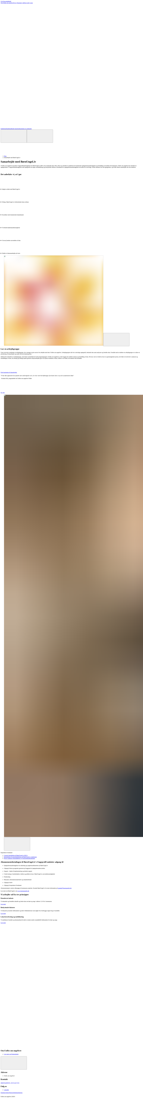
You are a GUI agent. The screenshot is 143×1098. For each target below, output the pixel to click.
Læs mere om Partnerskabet (11, 1054)
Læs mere (3, 904)
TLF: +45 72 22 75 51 (13, 1083)
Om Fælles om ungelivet (7, 3)
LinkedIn (6, 1090)
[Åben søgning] (14, 136)
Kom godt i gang (28, 3)
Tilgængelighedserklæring (15, 1092)
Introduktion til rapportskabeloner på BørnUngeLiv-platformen (20, 857)
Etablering (3, 128)
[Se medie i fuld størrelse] (116, 339)
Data (7, 128)
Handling (11, 128)
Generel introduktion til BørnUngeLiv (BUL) (16, 855)
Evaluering (16, 128)
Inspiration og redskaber (25, 128)
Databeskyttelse (5, 1092)
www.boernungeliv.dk (23, 891)
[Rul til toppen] (14, 1063)
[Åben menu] (40, 136)
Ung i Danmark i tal (18, 3)
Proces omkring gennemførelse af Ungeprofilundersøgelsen (19, 858)
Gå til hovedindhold (6, 1)
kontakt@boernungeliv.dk (65, 888)
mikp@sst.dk (4, 1083)
